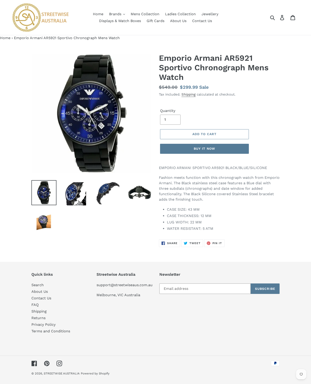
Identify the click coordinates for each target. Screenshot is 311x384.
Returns (38, 318)
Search (37, 285)
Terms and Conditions (50, 331)
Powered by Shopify (95, 373)
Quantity (167, 111)
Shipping (188, 94)
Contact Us (41, 298)
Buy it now (204, 148)
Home (5, 38)
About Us (39, 291)
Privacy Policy (43, 324)
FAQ (35, 305)
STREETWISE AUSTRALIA (62, 373)
